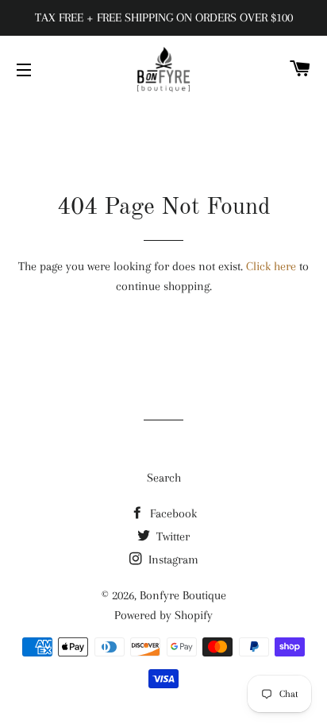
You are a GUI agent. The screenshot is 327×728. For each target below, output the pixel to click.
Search (164, 477)
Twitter (171, 536)
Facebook (172, 513)
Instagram (171, 559)
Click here (271, 266)
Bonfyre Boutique (183, 595)
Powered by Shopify (163, 615)
